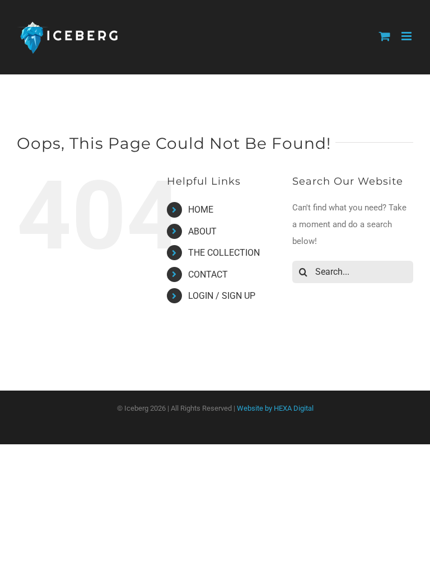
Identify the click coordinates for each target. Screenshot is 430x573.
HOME (200, 209)
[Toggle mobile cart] (384, 36)
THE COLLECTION (224, 252)
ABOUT (202, 231)
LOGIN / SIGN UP (221, 295)
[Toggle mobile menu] (407, 36)
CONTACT (208, 274)
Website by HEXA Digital (275, 408)
